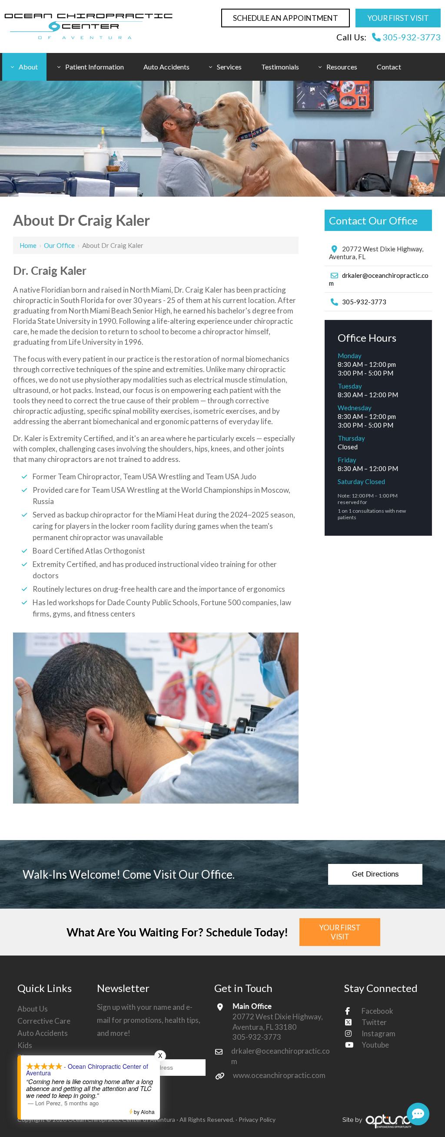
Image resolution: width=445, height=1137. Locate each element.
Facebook (377, 1010)
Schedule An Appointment (285, 18)
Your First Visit (398, 18)
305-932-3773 (411, 37)
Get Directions (375, 874)
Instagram (378, 1033)
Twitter (374, 1022)
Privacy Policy (257, 1119)
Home (28, 245)
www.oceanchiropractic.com (279, 1075)
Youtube (375, 1044)
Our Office (59, 245)
